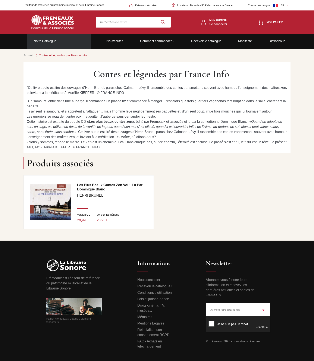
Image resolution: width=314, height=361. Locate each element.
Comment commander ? (157, 41)
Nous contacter (148, 280)
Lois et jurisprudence (153, 299)
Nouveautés (114, 41)
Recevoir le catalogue (206, 41)
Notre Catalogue (45, 41)
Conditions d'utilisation (154, 292)
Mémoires (144, 317)
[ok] (263, 309)
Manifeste (245, 41)
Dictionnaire (277, 41)
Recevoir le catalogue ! (154, 286)
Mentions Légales (150, 323)
